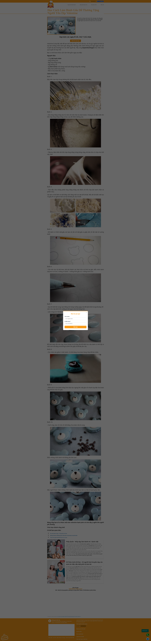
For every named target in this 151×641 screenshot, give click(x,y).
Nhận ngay (75, 327)
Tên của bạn (67, 316)
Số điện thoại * (68, 321)
